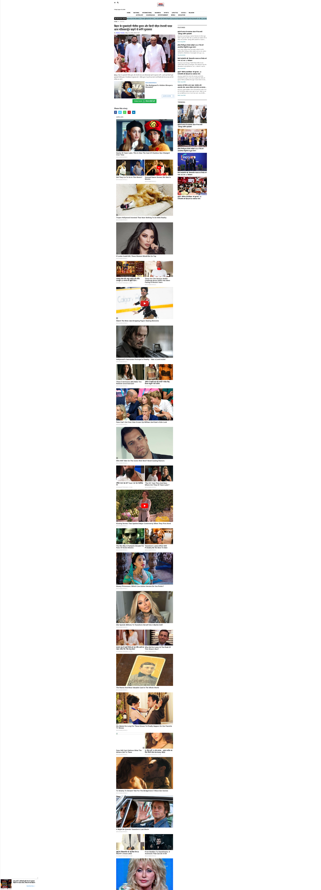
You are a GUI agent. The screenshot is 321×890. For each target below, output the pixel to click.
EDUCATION (181, 15)
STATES (183, 12)
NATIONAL (136, 12)
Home (115, 21)
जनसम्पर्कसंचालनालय (150, 15)
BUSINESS (158, 12)
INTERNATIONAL (147, 12)
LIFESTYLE (175, 12)
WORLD (173, 15)
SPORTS (166, 12)
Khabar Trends (120, 33)
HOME (128, 12)
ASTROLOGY (139, 15)
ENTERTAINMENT (163, 15)
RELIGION (191, 12)
